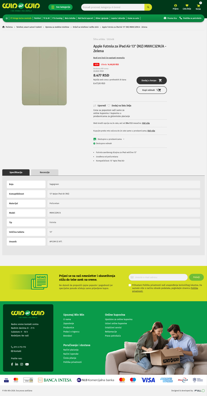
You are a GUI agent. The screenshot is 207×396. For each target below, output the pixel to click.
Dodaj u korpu (149, 80)
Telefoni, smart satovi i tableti (29, 27)
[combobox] (116, 7)
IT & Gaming (57, 18)
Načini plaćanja (70, 350)
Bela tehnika (70, 18)
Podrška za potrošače (192, 18)
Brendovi (67, 336)
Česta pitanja (69, 358)
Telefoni (37, 18)
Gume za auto (133, 18)
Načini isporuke (70, 354)
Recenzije (45, 172)
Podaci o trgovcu (71, 331)
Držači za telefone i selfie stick (85, 27)
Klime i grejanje (102, 18)
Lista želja (187, 9)
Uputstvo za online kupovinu (118, 319)
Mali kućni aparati (85, 18)
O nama (67, 319)
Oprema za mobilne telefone (57, 27)
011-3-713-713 (19, 347)
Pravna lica (172, 18)
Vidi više (146, 123)
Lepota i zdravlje (118, 18)
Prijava (176, 9)
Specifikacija (16, 172)
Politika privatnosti (72, 362)
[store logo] (21, 7)
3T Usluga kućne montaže (21, 18)
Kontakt (17, 351)
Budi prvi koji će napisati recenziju (109, 58)
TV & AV (46, 18)
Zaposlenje (68, 323)
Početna (9, 27)
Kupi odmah (148, 90)
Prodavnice (68, 327)
